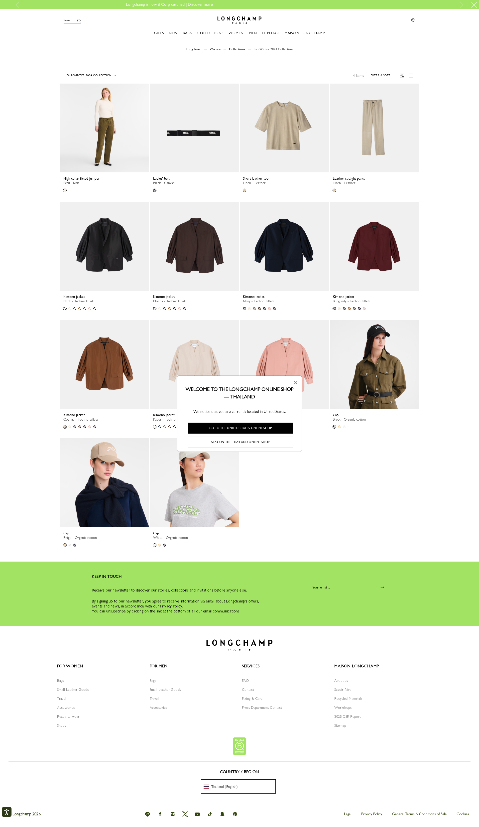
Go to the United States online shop (240, 428)
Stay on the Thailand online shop (240, 442)
